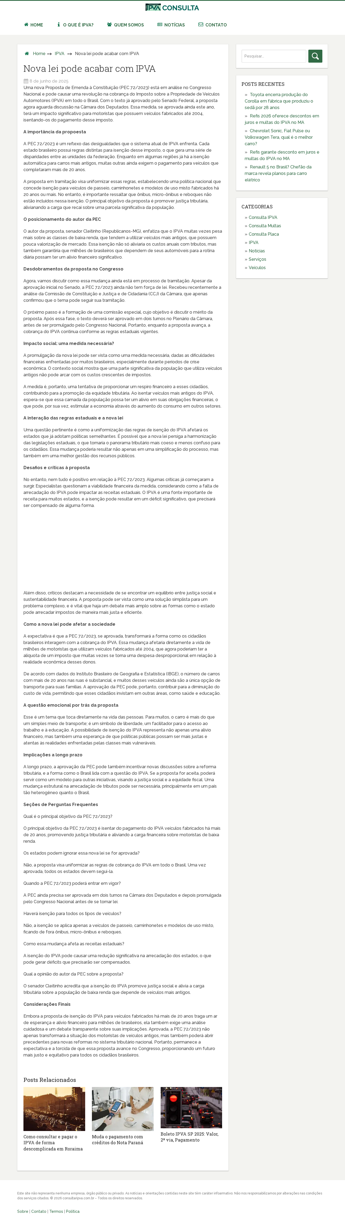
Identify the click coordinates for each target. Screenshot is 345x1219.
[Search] (315, 56)
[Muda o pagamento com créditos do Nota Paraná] (123, 1109)
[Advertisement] (122, 552)
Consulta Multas (265, 225)
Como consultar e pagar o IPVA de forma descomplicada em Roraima (53, 1143)
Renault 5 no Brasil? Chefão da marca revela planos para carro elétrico (278, 173)
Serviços (257, 259)
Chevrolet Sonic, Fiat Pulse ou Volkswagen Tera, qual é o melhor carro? (279, 137)
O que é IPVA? (78, 25)
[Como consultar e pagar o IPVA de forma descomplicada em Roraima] (54, 1109)
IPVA (59, 53)
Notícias (174, 25)
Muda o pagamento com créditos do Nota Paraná (117, 1139)
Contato (215, 25)
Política (73, 1211)
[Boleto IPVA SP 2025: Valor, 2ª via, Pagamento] (191, 1107)
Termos (56, 1211)
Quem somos (128, 25)
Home (36, 25)
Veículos (257, 267)
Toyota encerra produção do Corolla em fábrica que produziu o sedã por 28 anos (279, 101)
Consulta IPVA (263, 217)
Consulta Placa (264, 234)
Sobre (22, 1211)
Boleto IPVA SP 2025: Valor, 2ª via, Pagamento (189, 1137)
